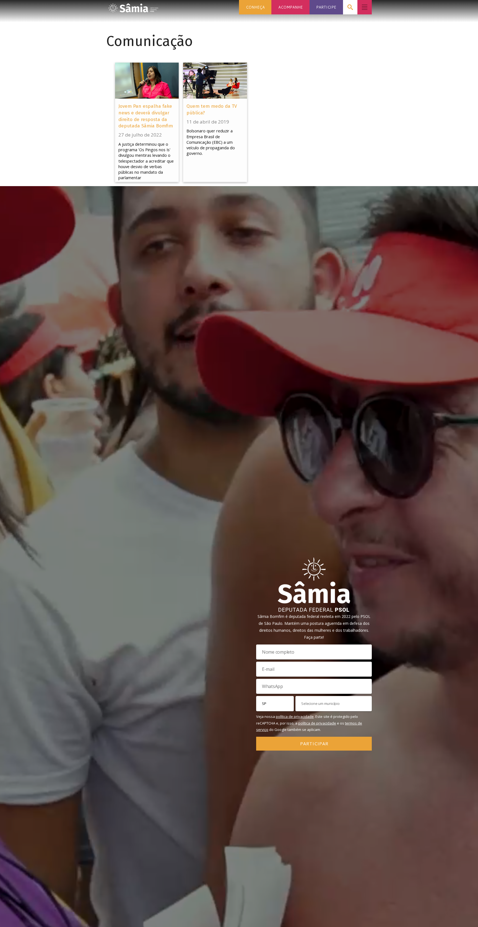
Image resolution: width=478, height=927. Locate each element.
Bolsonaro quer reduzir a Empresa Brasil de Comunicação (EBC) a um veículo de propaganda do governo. (210, 142)
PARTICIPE (326, 7)
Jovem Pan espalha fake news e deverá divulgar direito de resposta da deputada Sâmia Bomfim (145, 116)
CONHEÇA (255, 7)
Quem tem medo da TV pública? (211, 109)
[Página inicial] (133, 6)
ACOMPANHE (290, 7)
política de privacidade (295, 716)
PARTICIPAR (314, 743)
